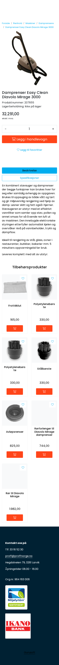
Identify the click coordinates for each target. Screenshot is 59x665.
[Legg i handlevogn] (15, 328)
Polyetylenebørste (44, 306)
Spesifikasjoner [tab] (29, 178)
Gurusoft (29, 652)
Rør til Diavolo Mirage (15, 495)
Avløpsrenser (14, 431)
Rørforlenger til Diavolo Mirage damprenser (44, 431)
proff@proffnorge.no (18, 556)
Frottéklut (14, 305)
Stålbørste (44, 368)
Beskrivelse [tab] (29, 170)
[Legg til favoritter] (23, 278)
